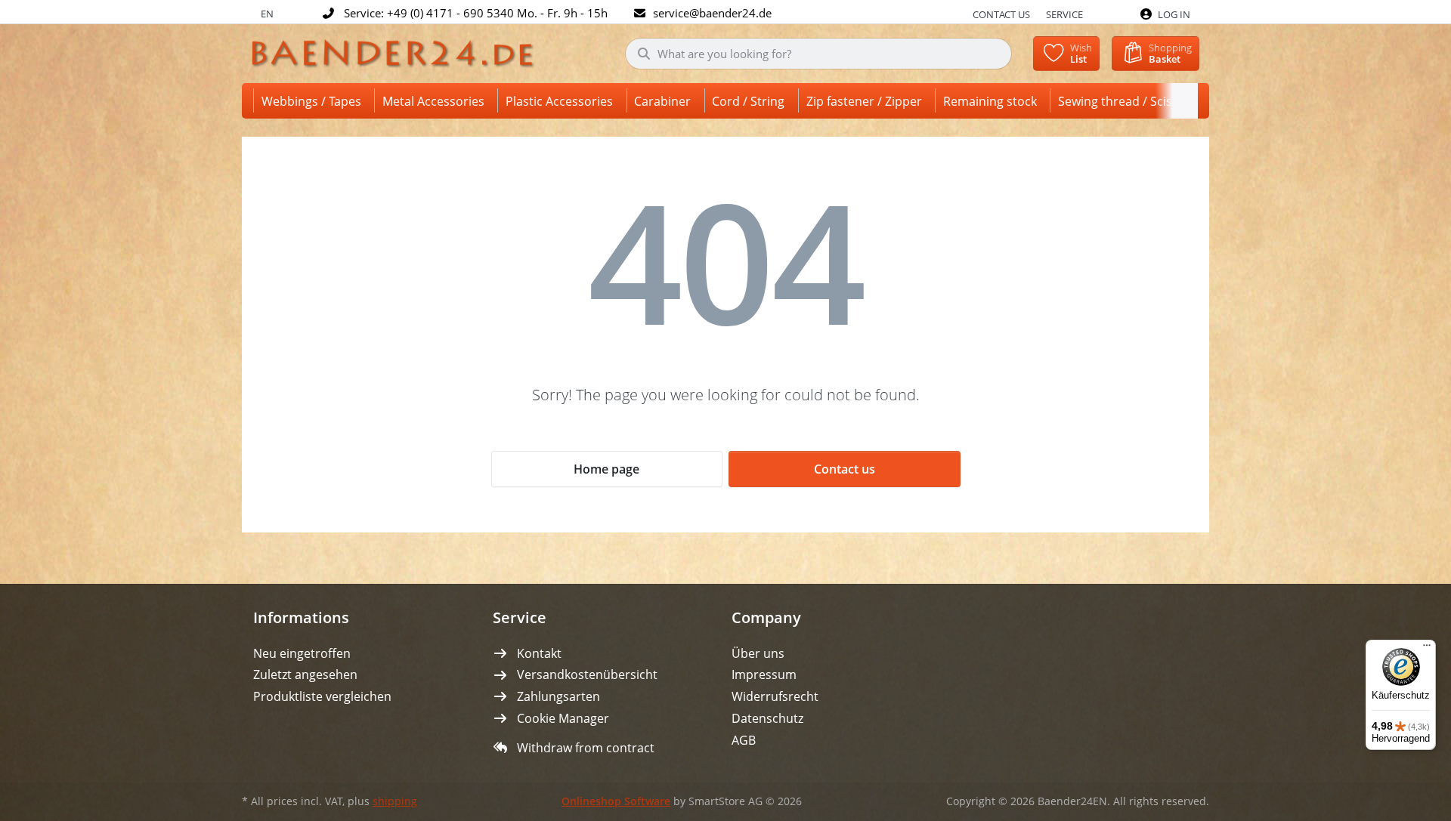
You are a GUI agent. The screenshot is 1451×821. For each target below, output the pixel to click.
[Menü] (1427, 649)
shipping (395, 801)
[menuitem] (314, 100)
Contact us (1001, 14)
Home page (606, 469)
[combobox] (819, 53)
